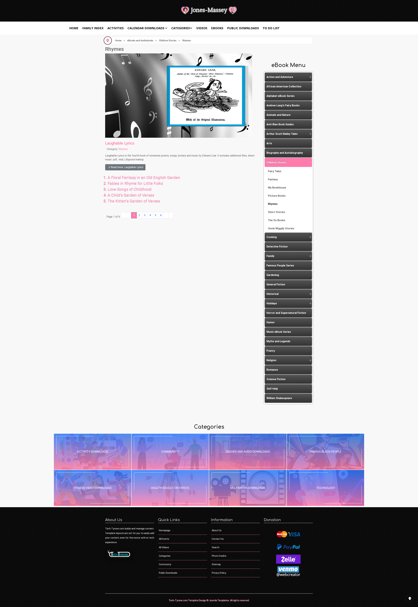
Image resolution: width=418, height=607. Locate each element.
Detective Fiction (277, 246)
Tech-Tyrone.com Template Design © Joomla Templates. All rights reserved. (209, 600)
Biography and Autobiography (284, 152)
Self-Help (272, 388)
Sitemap (216, 564)
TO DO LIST (271, 28)
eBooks (217, 28)
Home (73, 28)
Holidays (271, 303)
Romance (272, 369)
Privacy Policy (219, 573)
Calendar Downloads (146, 28)
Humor (270, 322)
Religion (271, 360)
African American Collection (283, 86)
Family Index (93, 28)
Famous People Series (280, 265)
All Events (164, 539)
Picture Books (277, 195)
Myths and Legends (278, 341)
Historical (272, 293)
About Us (216, 530)
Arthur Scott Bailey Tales (282, 133)
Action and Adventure (279, 77)
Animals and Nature (278, 114)
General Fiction (275, 284)
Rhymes (123, 149)
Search (215, 547)
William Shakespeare (279, 398)
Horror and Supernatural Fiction (286, 312)
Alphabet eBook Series (280, 96)
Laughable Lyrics (119, 143)
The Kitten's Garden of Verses (134, 201)
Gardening (272, 275)
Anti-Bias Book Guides (280, 124)
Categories (180, 28)
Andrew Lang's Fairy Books (283, 105)
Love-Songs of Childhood (130, 189)
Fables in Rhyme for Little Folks (135, 183)
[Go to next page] (166, 215)
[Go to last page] (171, 215)
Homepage (164, 530)
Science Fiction (275, 379)
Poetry (270, 350)
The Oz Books (276, 220)
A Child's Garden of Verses (131, 195)
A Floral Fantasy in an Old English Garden (144, 177)
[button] (310, 77)
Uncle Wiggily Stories (281, 228)
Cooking (271, 237)
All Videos (164, 547)
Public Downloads (243, 28)
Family (270, 256)
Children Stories (276, 162)
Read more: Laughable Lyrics (126, 167)
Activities (115, 28)
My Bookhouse (277, 187)
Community (165, 564)
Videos (201, 28)
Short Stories (276, 212)
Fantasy (273, 179)
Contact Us (218, 539)
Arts (269, 143)
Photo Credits (219, 556)
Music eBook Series (278, 331)
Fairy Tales (274, 171)
